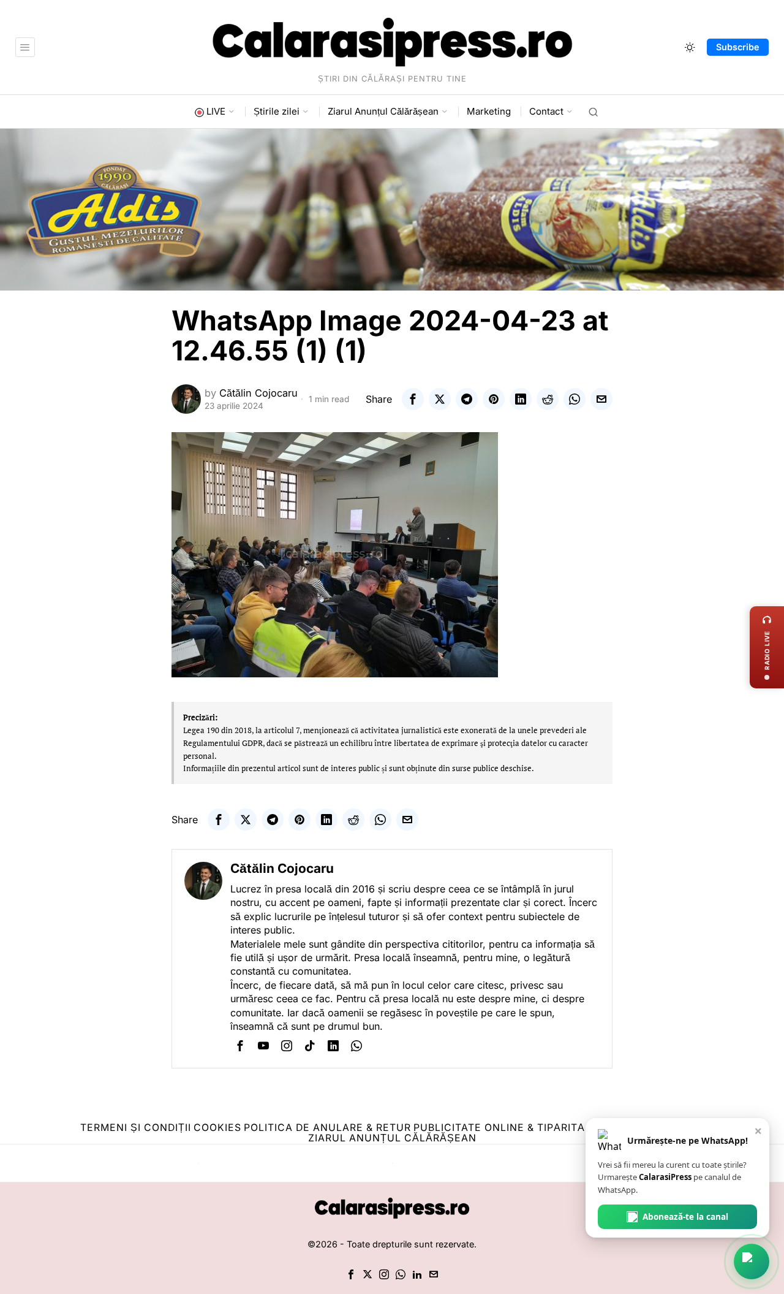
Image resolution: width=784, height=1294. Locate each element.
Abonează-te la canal (685, 1216)
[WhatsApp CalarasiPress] (751, 1261)
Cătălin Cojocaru (258, 393)
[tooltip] (413, 399)
